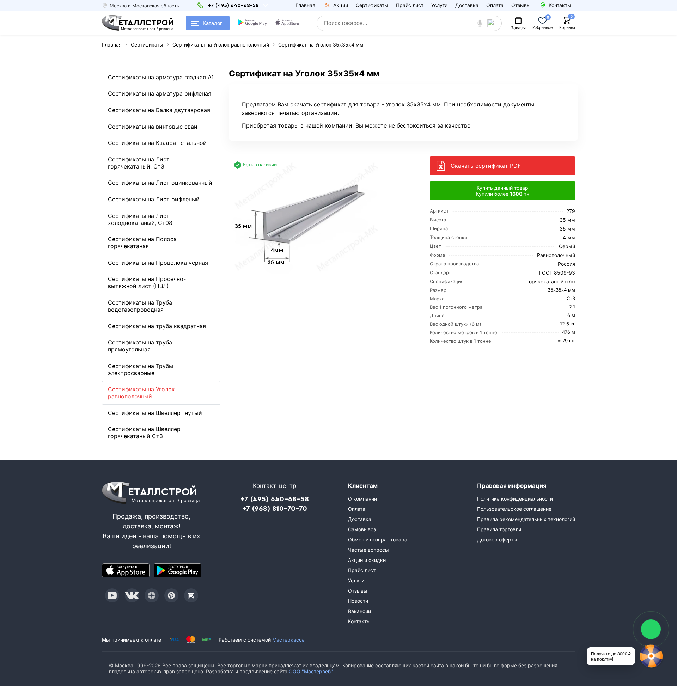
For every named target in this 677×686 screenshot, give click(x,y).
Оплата (495, 5)
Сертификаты (372, 5)
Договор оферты (497, 540)
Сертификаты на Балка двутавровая (159, 110)
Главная (305, 5)
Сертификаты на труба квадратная (157, 326)
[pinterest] (171, 595)
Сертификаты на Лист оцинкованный (160, 182)
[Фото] (308, 216)
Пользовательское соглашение (514, 509)
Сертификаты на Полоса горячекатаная (142, 242)
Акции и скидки (367, 560)
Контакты (359, 621)
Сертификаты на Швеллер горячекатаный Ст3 (144, 432)
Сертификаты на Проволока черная (158, 262)
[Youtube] (112, 595)
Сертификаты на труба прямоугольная (140, 346)
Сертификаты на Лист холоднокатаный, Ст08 (140, 219)
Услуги (439, 5)
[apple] (288, 23)
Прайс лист (409, 5)
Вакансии (359, 611)
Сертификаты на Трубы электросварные (140, 369)
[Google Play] (177, 570)
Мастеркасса (288, 640)
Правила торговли (499, 529)
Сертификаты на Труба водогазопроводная (140, 306)
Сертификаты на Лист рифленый (154, 199)
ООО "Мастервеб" (311, 671)
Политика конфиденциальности (515, 499)
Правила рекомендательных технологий (526, 519)
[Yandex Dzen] (152, 595)
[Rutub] (191, 595)
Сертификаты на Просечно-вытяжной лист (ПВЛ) (147, 282)
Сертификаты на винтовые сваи (152, 126)
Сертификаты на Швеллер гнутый (155, 412)
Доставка (466, 5)
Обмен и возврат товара (377, 540)
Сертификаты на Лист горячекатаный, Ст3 (139, 163)
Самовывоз (362, 529)
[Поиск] (494, 23)
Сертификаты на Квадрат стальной (157, 142)
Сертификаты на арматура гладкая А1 (161, 77)
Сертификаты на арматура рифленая (159, 93)
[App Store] (126, 570)
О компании (362, 499)
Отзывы (521, 5)
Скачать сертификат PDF (486, 165)
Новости (358, 601)
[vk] (132, 595)
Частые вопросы (368, 550)
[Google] (253, 23)
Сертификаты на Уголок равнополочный (141, 393)
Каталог (212, 23)
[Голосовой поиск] (480, 23)
